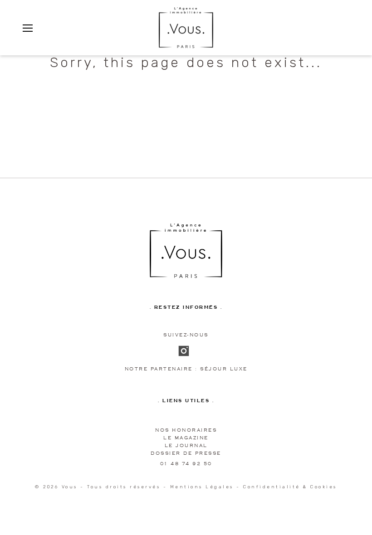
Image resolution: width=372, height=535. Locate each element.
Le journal (186, 445)
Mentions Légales (202, 487)
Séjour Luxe (224, 368)
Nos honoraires (186, 430)
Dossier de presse (186, 453)
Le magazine (186, 437)
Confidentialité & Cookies (290, 487)
